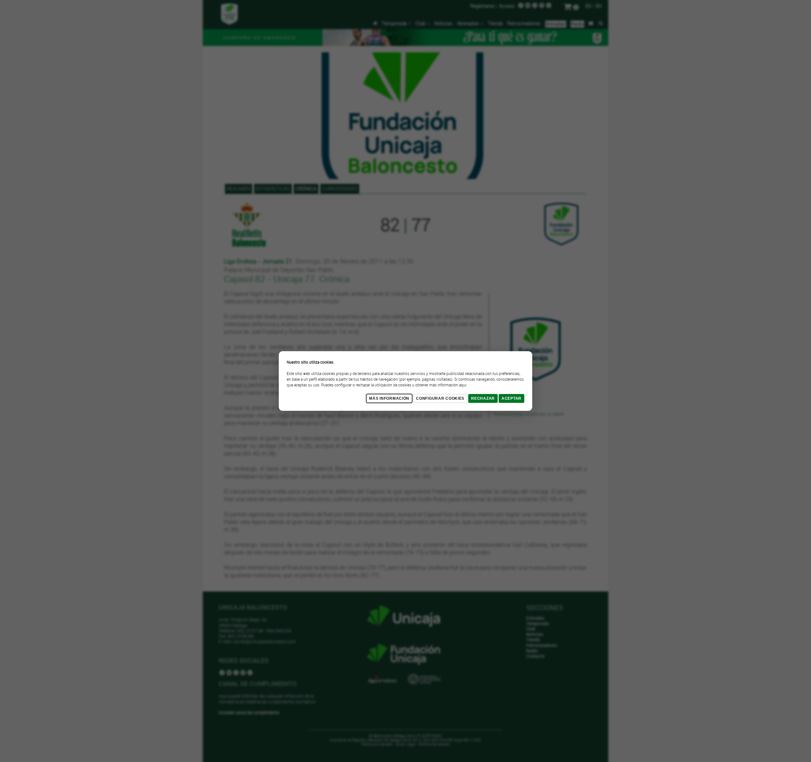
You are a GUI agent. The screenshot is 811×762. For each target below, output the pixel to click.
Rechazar (483, 398)
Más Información (389, 398)
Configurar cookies (440, 398)
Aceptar (511, 398)
